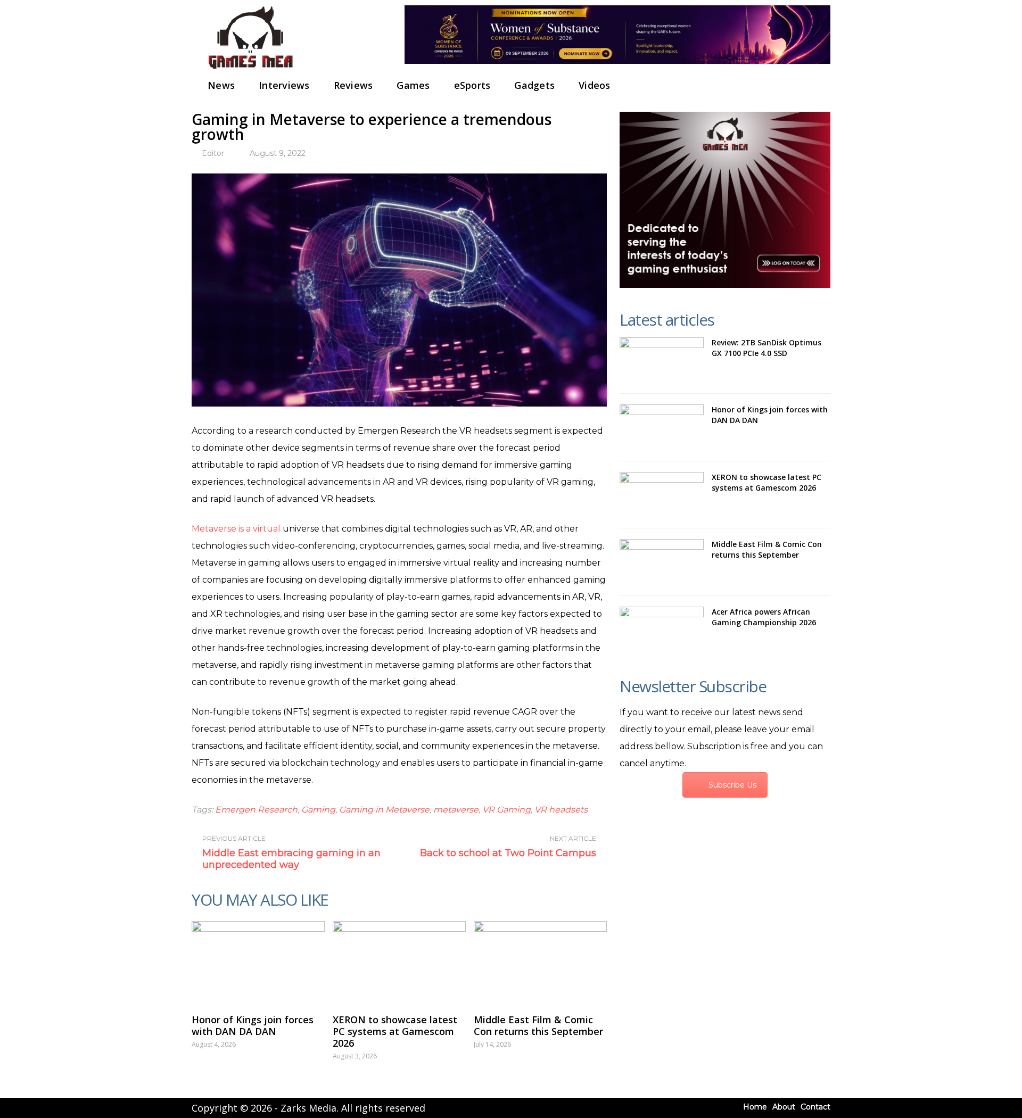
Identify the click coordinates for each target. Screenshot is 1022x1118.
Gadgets (534, 85)
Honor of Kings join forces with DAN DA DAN (253, 1025)
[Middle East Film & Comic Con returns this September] (540, 962)
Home (755, 1107)
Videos (595, 85)
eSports (472, 85)
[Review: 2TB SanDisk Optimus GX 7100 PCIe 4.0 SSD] (662, 360)
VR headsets (561, 810)
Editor (213, 153)
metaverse (456, 810)
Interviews (284, 85)
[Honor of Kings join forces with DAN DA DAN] (258, 962)
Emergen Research (256, 810)
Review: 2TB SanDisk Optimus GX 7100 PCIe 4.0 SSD (766, 347)
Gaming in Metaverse (384, 810)
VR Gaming (506, 810)
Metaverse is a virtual (236, 529)
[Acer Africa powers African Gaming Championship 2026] (662, 629)
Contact (815, 1107)
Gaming (318, 810)
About (783, 1107)
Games (413, 85)
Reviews (353, 85)
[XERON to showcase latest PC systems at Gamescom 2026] (399, 962)
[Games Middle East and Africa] (250, 69)
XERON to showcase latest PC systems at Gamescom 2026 (395, 1031)
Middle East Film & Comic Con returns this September (538, 1025)
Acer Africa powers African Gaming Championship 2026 (764, 617)
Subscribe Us (732, 785)
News (221, 85)
